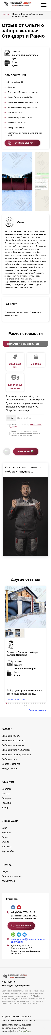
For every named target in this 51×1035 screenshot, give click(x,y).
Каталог (7, 729)
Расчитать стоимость (25, 143)
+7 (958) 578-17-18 (23, 912)
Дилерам (6, 798)
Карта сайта (8, 851)
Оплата (5, 793)
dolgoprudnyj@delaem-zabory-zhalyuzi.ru (27, 940)
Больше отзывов (37, 710)
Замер (5, 807)
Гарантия (6, 803)
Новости (6, 832)
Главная (5, 14)
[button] (6, 703)
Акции (5, 871)
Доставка (6, 789)
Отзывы (6, 842)
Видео (5, 837)
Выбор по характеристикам (16, 750)
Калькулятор (8, 881)
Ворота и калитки (11, 764)
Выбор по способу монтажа (16, 754)
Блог (4, 828)
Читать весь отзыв (16, 699)
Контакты (6, 846)
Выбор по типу (9, 759)
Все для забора (10, 768)
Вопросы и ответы (11, 876)
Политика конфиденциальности (18, 1020)
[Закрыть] (44, 1028)
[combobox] (11, 418)
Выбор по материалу (13, 745)
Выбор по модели (11, 736)
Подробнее (25, 1031)
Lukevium (26, 1016)
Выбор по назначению (13, 740)
